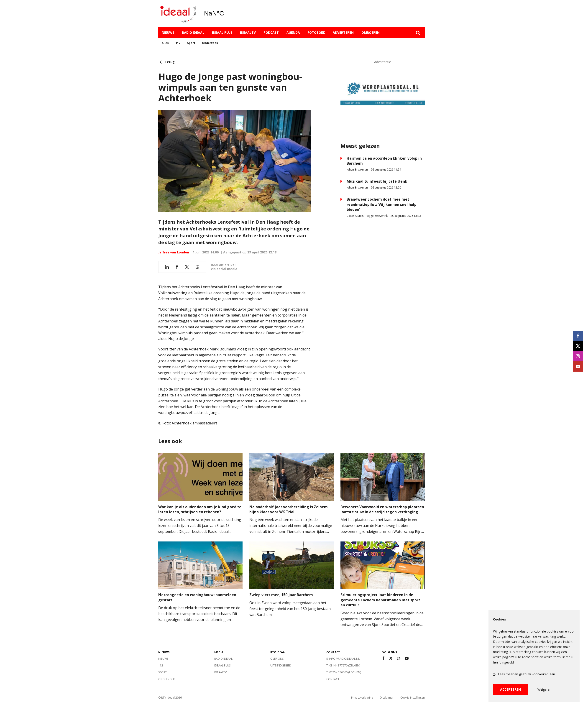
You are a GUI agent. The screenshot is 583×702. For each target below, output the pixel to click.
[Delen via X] (187, 267)
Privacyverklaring (362, 697)
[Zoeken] (418, 32)
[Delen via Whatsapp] (197, 267)
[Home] (177, 13)
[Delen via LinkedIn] (167, 267)
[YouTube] (407, 658)
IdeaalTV (248, 32)
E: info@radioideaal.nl (343, 659)
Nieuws (168, 32)
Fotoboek (316, 32)
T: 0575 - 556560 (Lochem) (343, 672)
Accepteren (510, 689)
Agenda (293, 32)
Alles (165, 43)
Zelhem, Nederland (225, 13)
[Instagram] (398, 658)
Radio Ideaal (193, 32)
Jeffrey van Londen (173, 252)
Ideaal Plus (222, 32)
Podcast (271, 32)
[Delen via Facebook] (177, 267)
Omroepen (370, 32)
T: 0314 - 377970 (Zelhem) (343, 665)
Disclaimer (387, 697)
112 (178, 43)
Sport (191, 43)
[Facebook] (383, 658)
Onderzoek (210, 43)
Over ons (277, 659)
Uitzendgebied (280, 665)
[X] (391, 658)
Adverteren (343, 32)
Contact (332, 679)
